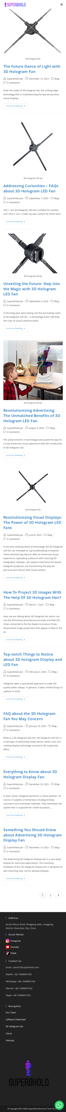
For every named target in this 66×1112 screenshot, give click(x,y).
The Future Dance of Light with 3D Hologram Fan (31, 69)
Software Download (16, 1019)
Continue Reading (17, 106)
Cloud (9, 1033)
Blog (57, 78)
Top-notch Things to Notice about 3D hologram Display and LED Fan (32, 659)
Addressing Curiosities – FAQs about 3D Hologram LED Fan (30, 188)
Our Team (11, 1012)
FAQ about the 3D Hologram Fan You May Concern (29, 716)
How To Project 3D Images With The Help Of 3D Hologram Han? (32, 595)
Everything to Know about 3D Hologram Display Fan (30, 774)
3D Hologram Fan (14, 1026)
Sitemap (10, 1040)
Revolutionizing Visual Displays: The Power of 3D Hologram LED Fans (32, 522)
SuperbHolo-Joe (15, 78)
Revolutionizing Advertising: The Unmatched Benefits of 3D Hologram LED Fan (31, 415)
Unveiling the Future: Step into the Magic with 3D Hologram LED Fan (31, 288)
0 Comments (13, 82)
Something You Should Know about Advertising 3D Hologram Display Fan (32, 835)
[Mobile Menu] (62, 4)
